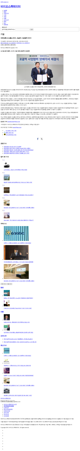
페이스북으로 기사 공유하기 (37, 139)
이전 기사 (3, 284)
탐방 (5, 21)
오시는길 (6, 414)
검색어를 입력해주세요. (8, 29)
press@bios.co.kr (17, 127)
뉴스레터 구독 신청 (11, 130)
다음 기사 (9, 284)
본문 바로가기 (4, 2)
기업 (5, 15)
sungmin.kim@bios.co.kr (14, 121)
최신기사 (4, 345)
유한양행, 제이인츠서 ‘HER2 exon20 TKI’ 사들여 (17, 148)
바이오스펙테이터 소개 (10, 404)
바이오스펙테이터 (11, 6)
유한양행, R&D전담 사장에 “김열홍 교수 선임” (16, 153)
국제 (5, 16)
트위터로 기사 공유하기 (41, 139)
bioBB (5, 10)
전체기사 (6, 13)
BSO (5, 11)
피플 (5, 18)
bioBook (6, 24)
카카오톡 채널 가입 (11, 134)
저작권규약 (7, 411)
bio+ (5, 23)
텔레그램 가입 (10, 132)
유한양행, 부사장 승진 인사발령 (12, 146)
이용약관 (6, 407)
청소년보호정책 (8, 409)
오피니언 (6, 20)
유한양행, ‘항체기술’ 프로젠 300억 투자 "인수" (16, 151)
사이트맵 (6, 416)
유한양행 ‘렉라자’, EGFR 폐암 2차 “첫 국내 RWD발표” (19, 150)
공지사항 (6, 412)
